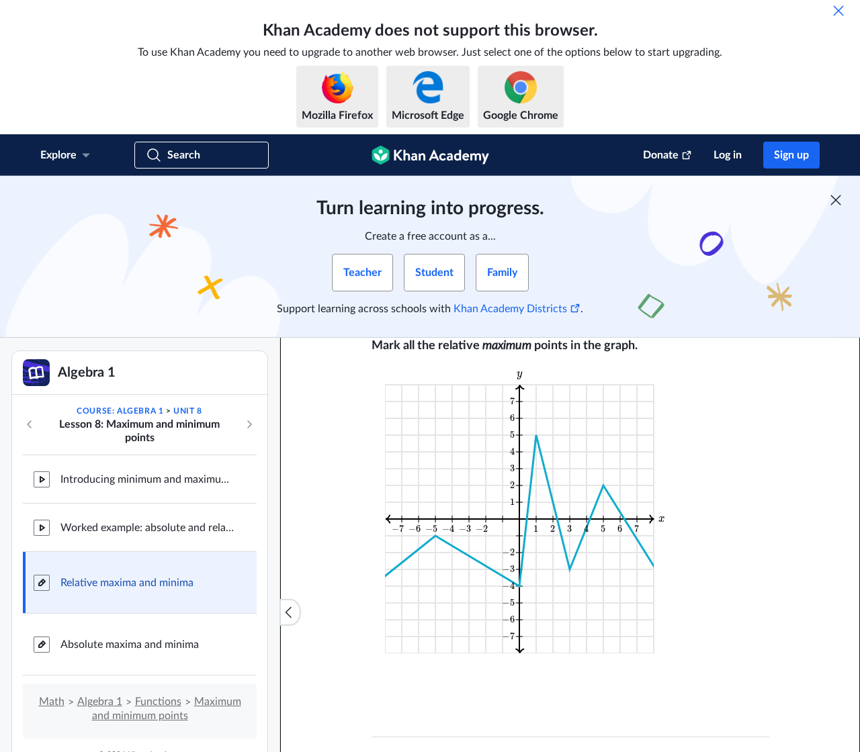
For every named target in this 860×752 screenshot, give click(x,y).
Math (51, 701)
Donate (661, 155)
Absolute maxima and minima (129, 644)
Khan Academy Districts (510, 308)
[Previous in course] (30, 424)
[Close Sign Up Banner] (835, 200)
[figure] (528, 510)
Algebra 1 (99, 701)
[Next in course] (249, 424)
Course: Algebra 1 (120, 411)
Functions (158, 701)
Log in (728, 155)
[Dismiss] (838, 10)
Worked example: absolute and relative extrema (147, 527)
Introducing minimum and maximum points (147, 479)
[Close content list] (290, 612)
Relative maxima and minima (127, 582)
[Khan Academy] (430, 155)
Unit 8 (187, 411)
